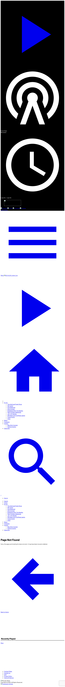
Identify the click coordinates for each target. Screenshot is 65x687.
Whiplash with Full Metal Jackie (16, 415)
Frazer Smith (11, 417)
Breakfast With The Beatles (15, 410)
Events (6, 423)
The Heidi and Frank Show (14, 404)
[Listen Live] (32, 33)
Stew (8, 419)
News (5, 420)
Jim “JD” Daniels (12, 414)
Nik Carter (10, 406)
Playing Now (4, 210)
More (2, 643)
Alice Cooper (11, 409)
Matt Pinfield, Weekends (14, 412)
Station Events (11, 427)
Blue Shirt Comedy (12, 425)
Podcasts (7, 422)
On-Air (6, 402)
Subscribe (7, 428)
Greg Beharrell (11, 407)
